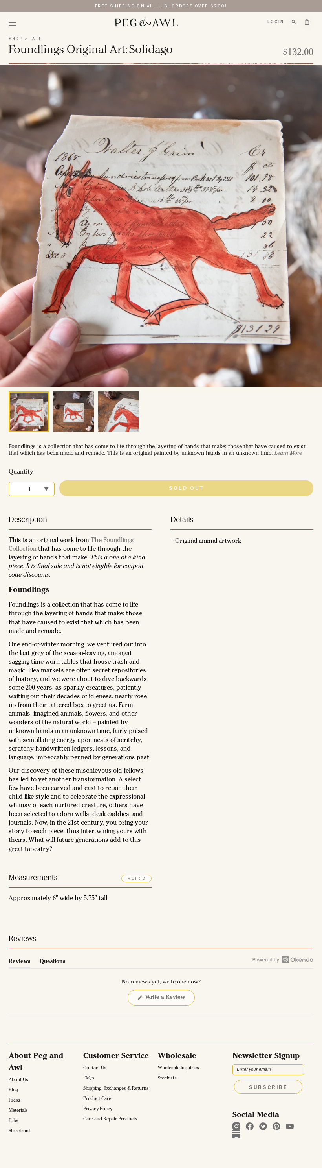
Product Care (97, 1099)
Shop (16, 39)
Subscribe (268, 1088)
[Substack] (236, 1134)
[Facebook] (250, 1126)
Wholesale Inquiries (178, 1068)
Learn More (288, 453)
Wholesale (177, 1057)
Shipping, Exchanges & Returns (116, 1089)
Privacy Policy (97, 1109)
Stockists (167, 1078)
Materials (18, 1111)
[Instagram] (236, 1126)
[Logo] (146, 22)
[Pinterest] (276, 1126)
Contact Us (94, 1068)
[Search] (294, 22)
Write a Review (166, 1000)
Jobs (13, 1121)
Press (14, 1100)
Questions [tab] (52, 963)
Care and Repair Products (110, 1119)
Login (275, 22)
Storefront (19, 1131)
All (36, 39)
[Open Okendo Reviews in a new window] (282, 959)
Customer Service (116, 1057)
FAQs (88, 1078)
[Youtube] (290, 1126)
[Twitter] (263, 1126)
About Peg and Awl (36, 1062)
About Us (18, 1080)
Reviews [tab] (19, 963)
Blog (13, 1090)
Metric (136, 879)
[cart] (306, 22)
